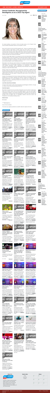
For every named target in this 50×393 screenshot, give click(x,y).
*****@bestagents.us (6, 102)
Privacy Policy (45, 390)
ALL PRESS (15, 7)
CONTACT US (20, 7)
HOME (4, 7)
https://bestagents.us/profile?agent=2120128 (23, 84)
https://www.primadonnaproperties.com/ (14, 86)
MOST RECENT (9, 7)
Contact (24, 378)
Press (25, 375)
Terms (40, 390)
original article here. (28, 106)
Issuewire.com (20, 48)
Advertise (25, 377)
